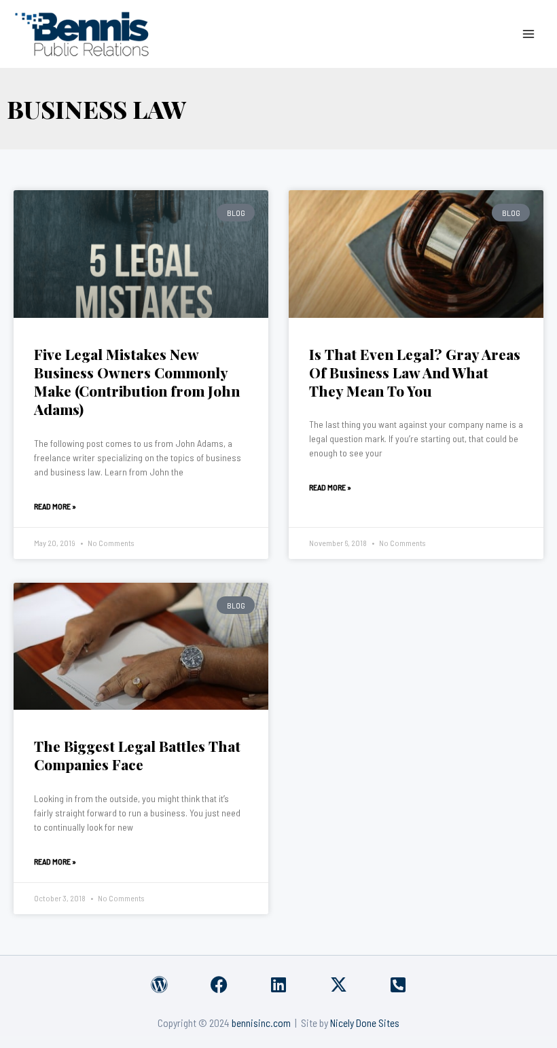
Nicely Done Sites (364, 1022)
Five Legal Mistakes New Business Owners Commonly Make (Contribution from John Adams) (137, 381)
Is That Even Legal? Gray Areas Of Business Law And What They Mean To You (414, 372)
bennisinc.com (261, 1022)
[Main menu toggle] (528, 33)
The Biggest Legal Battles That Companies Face (137, 755)
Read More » (55, 506)
